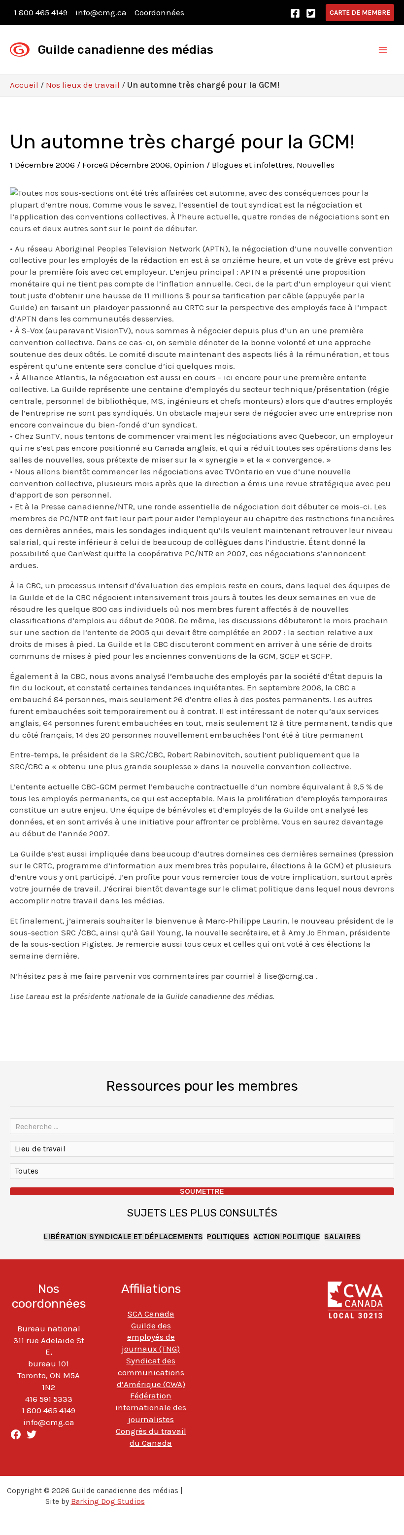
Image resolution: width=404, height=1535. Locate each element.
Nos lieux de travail (83, 85)
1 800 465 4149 (40, 12)
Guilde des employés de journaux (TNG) (151, 1337)
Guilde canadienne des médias (125, 50)
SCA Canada (151, 1314)
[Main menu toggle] (383, 49)
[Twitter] (311, 13)
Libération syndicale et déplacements (123, 1237)
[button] (360, 12)
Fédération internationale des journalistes (150, 1407)
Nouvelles (316, 165)
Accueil (24, 85)
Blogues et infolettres (252, 165)
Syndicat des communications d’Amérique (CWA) (151, 1372)
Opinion (189, 165)
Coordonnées (159, 12)
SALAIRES (342, 1237)
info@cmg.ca (101, 12)
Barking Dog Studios (108, 1501)
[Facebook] (295, 13)
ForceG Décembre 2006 (126, 165)
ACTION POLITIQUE (286, 1237)
